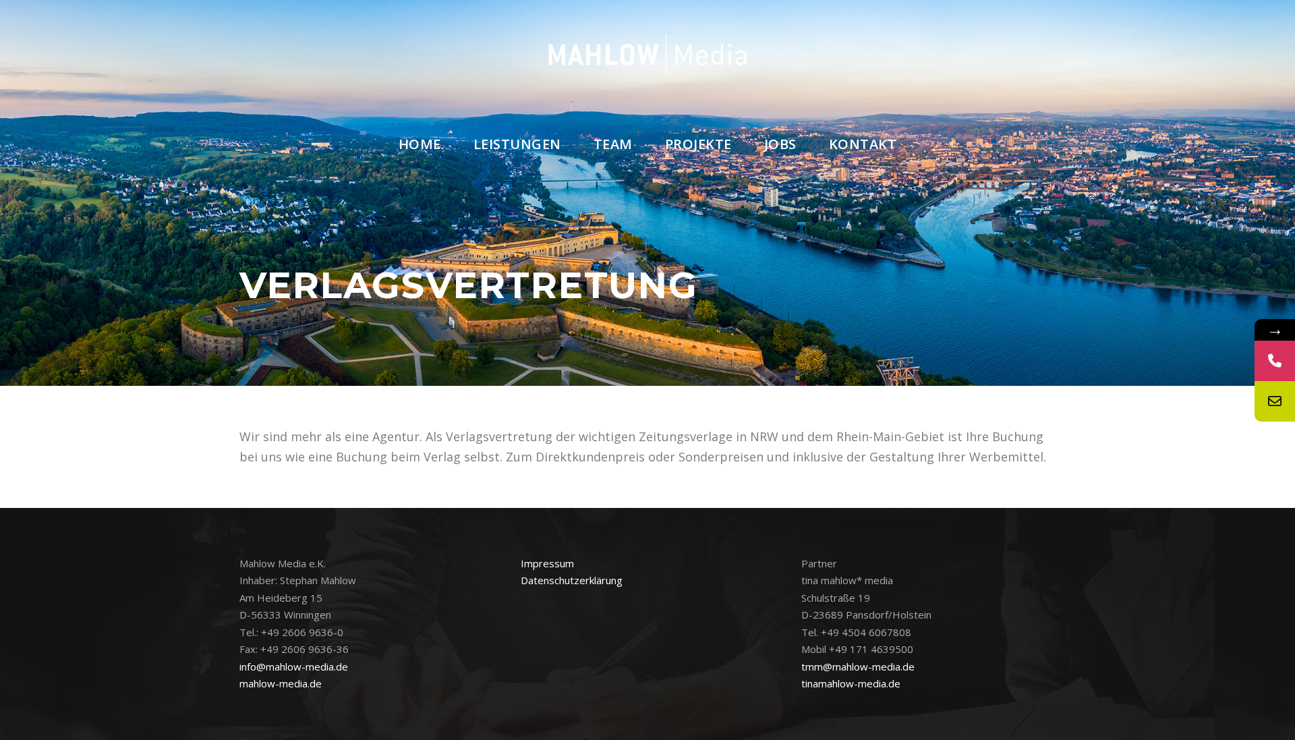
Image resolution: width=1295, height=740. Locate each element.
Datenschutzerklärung (572, 580)
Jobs (780, 144)
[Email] (1275, 401)
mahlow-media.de (280, 683)
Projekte (698, 144)
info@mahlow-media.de (293, 666)
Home (420, 144)
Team (613, 144)
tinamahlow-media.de (850, 683)
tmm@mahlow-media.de (858, 666)
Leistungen (517, 144)
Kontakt (863, 144)
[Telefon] (1275, 361)
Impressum (547, 563)
